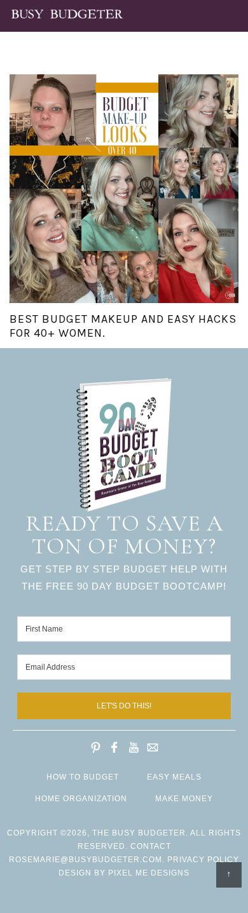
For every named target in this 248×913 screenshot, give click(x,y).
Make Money (184, 798)
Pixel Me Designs (148, 873)
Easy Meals (174, 777)
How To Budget (82, 777)
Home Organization (81, 798)
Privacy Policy (203, 859)
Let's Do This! (124, 705)
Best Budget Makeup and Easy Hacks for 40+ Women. (123, 326)
